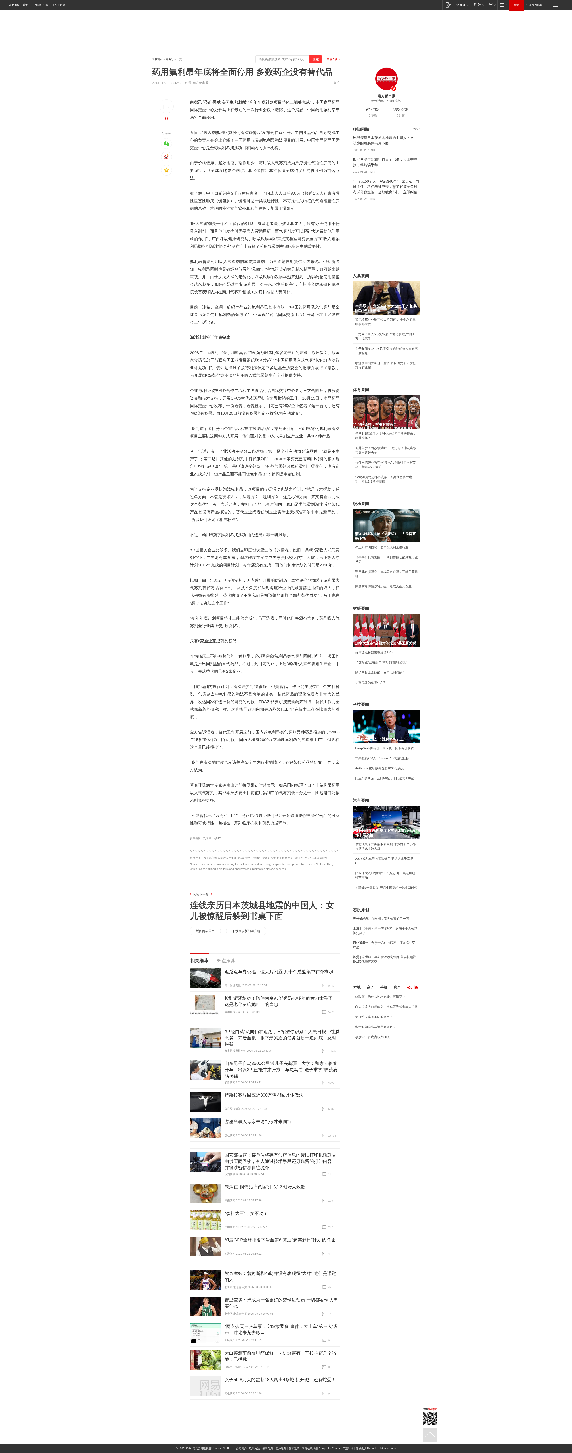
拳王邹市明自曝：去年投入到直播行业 (381, 547)
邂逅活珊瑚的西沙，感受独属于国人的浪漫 (385, 1058)
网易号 (170, 59)
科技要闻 (361, 704)
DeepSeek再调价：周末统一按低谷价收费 (384, 748)
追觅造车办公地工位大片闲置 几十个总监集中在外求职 (279, 971)
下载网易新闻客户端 (246, 931)
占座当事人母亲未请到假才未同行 (258, 1121)
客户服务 (280, 1448)
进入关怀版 (58, 4)
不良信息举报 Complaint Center (321, 1448)
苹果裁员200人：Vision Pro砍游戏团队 (382, 758)
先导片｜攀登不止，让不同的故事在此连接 (385, 1047)
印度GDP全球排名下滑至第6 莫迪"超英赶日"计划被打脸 (280, 1239)
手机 (383, 987)
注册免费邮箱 (534, 4)
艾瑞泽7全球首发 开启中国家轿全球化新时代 (386, 887)
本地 (357, 987)
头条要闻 (361, 276)
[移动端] (448, 5)
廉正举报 (348, 1448)
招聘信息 (267, 1448)
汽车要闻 (361, 800)
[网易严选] (478, 5)
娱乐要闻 (361, 503)
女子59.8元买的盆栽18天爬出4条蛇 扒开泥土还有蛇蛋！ (280, 1379)
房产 (397, 987)
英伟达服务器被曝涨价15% (374, 652)
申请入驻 (332, 59)
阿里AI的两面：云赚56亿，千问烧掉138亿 (384, 778)
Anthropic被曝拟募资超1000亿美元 (379, 768)
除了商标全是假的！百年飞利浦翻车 (380, 672)
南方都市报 (200, 83)
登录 (516, 4)
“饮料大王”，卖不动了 (246, 1213)
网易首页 (14, 4)
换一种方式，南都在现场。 (386, 100)
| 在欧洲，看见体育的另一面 (381, 918)
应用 (26, 4)
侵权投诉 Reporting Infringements (376, 1448)
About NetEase (224, 1448)
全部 (415, 128)
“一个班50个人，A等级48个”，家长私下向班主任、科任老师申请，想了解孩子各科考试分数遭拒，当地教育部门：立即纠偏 (386, 186)
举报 (336, 82)
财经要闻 (361, 608)
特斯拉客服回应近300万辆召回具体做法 (264, 1095)
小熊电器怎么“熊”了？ (370, 682)
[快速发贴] (167, 106)
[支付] (491, 5)
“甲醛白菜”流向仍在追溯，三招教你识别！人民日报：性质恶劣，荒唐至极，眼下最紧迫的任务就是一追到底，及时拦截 (282, 1038)
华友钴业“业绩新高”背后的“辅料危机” (381, 662)
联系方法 (254, 1448)
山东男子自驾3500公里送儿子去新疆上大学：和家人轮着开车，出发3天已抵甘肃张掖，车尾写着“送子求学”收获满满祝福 (281, 1069)
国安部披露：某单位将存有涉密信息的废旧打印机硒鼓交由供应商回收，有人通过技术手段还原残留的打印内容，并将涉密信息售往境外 (280, 1161)
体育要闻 (361, 389)
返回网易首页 (205, 931)
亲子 (370, 987)
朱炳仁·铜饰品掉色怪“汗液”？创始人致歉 (265, 1186)
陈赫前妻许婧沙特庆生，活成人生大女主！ (385, 586)
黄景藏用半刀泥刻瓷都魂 (372, 1068)
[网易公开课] (462, 5)
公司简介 (241, 1448)
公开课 (412, 987)
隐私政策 (294, 1448)
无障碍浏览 (41, 4)
